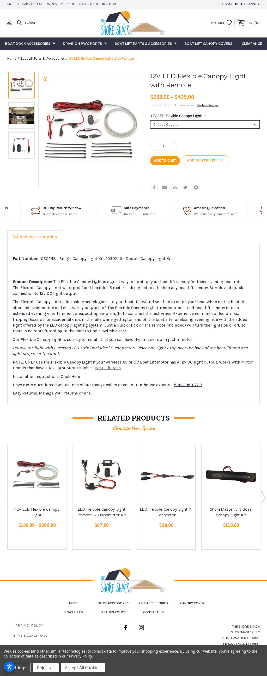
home (73, 603)
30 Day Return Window (58, 208)
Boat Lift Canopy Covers (208, 44)
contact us (153, 612)
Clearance (252, 44)
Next (263, 497)
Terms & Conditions (29, 635)
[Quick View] (55, 455)
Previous (4, 497)
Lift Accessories (153, 603)
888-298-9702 (247, 4)
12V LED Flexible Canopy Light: (178, 116)
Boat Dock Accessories (27, 44)
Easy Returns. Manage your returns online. (52, 393)
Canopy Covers (193, 603)
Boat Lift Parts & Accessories (143, 44)
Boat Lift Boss (108, 367)
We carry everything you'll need (212, 214)
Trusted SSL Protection (136, 214)
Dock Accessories (113, 603)
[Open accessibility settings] (9, 666)
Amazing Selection (205, 208)
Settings (18, 668)
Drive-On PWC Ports (82, 44)
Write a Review (208, 105)
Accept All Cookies (83, 668)
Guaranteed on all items (56, 214)
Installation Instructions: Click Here (46, 376)
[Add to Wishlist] (55, 468)
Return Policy (113, 612)
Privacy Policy (29, 625)
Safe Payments (132, 208)
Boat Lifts (73, 612)
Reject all (45, 668)
